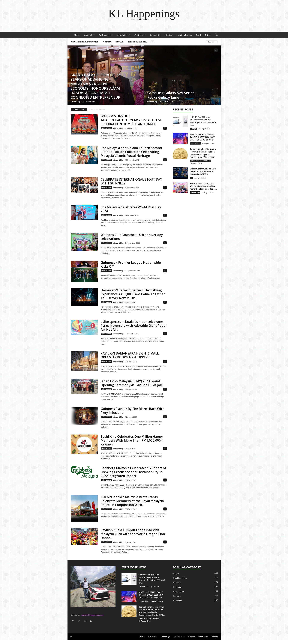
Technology (104, 35)
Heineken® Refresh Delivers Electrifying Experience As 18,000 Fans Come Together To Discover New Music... (133, 294)
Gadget (193, 129)
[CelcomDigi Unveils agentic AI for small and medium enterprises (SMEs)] (180, 173)
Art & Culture (122, 35)
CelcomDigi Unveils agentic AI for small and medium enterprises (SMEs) (203, 171)
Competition (195, 143)
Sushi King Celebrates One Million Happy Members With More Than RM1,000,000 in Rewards (132, 440)
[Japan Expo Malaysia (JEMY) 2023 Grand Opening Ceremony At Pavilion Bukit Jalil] (84, 386)
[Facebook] (73, 621)
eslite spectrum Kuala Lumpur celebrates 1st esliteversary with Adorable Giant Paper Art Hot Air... (134, 326)
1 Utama (107, 42)
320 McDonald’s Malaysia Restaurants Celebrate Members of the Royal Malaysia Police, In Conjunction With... (132, 501)
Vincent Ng (75, 101)
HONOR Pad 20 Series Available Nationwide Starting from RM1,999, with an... (203, 121)
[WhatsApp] (91, 621)
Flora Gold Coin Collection (201, 161)
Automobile (89, 35)
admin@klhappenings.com (92, 615)
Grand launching (179, 578)
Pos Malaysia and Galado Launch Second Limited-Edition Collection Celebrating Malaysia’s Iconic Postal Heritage (131, 152)
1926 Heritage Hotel (137, 42)
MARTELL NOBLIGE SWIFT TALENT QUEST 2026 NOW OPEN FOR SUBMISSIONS (202, 137)
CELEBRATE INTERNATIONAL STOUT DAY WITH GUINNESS (131, 181)
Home (77, 35)
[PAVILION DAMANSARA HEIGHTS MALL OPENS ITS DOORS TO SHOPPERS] (84, 361)
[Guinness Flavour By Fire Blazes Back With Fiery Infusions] (84, 416)
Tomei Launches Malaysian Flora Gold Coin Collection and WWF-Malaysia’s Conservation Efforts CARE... (203, 153)
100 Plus (119, 42)
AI (191, 178)
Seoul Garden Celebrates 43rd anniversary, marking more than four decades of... (203, 186)
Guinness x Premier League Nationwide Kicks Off (131, 264)
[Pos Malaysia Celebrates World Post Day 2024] (84, 212)
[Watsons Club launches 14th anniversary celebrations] (84, 242)
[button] (216, 35)
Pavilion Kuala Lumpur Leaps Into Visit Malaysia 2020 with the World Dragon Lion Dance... (133, 534)
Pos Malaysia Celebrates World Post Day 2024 (131, 209)
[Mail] (86, 621)
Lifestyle (168, 35)
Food (198, 35)
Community (155, 35)
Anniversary (195, 192)
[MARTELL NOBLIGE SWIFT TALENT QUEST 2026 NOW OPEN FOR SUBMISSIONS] (180, 138)
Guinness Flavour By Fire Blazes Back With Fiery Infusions (132, 411)
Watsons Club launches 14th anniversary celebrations (132, 237)
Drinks (208, 35)
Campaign (176, 596)
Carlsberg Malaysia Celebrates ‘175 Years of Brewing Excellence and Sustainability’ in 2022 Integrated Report (133, 472)
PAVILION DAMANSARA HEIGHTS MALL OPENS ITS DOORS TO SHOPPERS (130, 355)
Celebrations (106, 128)
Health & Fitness (184, 35)
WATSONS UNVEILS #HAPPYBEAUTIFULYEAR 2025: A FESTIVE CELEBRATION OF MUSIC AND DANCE (131, 120)
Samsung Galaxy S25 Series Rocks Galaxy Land (171, 95)
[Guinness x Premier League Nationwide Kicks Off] (84, 271)
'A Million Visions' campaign (85, 42)
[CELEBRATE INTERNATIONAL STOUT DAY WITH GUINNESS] (84, 185)
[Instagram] (80, 621)
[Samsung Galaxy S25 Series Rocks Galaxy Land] (182, 75)
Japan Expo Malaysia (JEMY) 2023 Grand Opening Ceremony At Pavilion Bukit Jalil (132, 383)
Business (139, 35)
